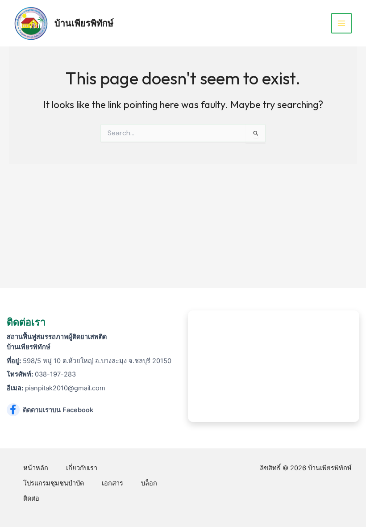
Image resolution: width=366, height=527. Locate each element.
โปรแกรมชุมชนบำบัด (53, 483)
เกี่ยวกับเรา (81, 468)
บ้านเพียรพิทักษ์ (83, 23)
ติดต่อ (31, 498)
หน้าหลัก (35, 468)
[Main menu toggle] (341, 23)
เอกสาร (112, 483)
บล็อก (149, 483)
